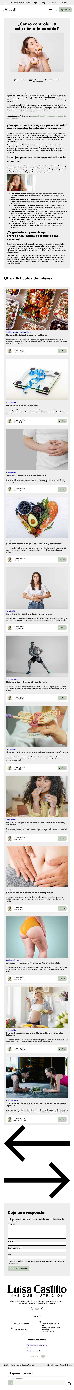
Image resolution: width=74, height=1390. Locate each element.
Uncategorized (11, 749)
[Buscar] (10, 1382)
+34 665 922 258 (20, 1330)
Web (9, 1255)
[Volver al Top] (43, 1356)
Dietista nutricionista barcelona (37, 1345)
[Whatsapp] (68, 1384)
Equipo (36, 3)
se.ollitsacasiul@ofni (21, 1323)
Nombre (11, 1241)
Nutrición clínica (25, 332)
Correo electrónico (14, 1248)
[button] (50, 9)
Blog (43, 3)
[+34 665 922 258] (12, 1328)
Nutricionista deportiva (34, 1351)
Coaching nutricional (53, 80)
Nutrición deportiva (12, 679)
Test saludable (53, 3)
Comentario (12, 1224)
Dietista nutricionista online (35, 1348)
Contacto (64, 3)
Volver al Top (35, 1356)
